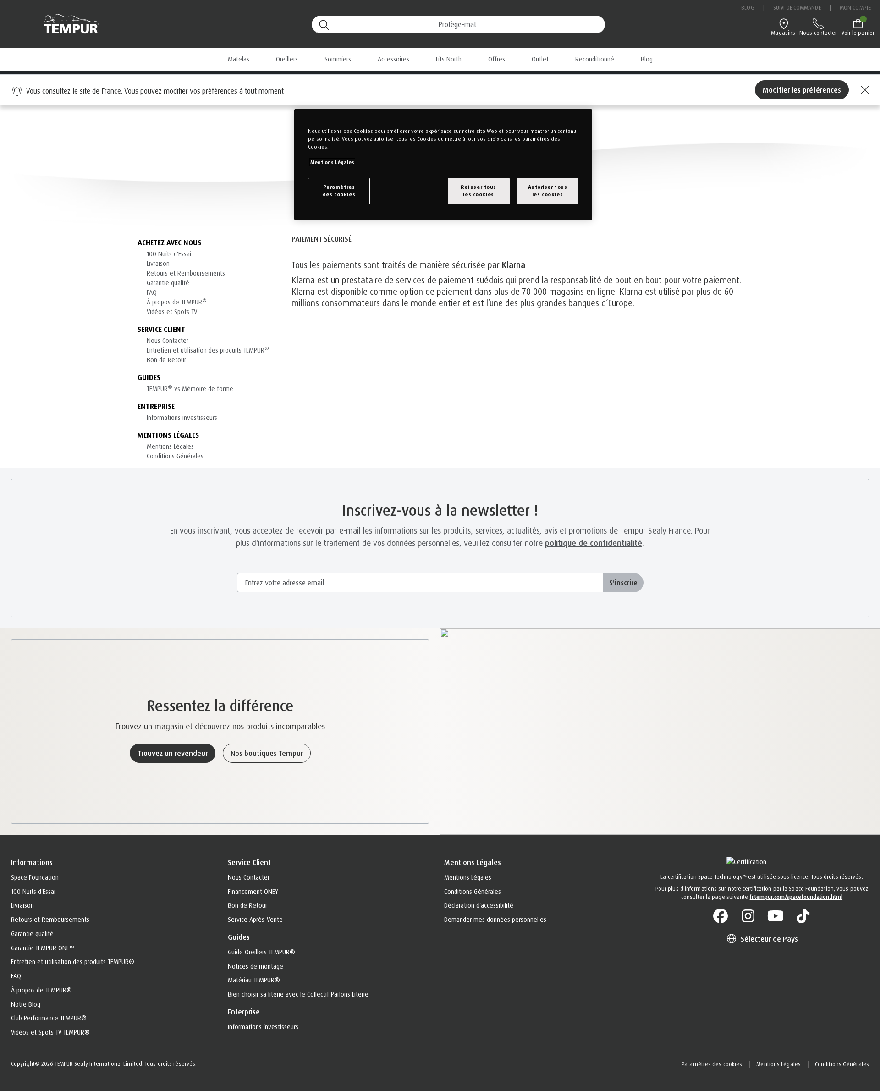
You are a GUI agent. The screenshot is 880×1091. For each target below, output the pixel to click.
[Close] (863, 90)
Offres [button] (496, 59)
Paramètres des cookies (712, 1064)
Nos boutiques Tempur (267, 753)
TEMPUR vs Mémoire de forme (190, 388)
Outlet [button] (540, 59)
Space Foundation (35, 877)
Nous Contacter (167, 340)
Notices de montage (255, 966)
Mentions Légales (170, 446)
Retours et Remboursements (186, 273)
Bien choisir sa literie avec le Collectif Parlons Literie (298, 994)
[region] (443, 164)
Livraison (158, 263)
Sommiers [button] (337, 59)
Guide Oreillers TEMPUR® (261, 952)
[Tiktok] (803, 916)
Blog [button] (647, 59)
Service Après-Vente (255, 919)
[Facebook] (720, 916)
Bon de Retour (166, 360)
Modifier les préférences (802, 89)
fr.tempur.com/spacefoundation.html (796, 896)
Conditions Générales (175, 456)
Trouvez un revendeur (173, 753)
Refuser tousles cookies (478, 191)
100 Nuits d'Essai (169, 254)
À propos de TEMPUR (177, 302)
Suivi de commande (797, 7)
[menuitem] (496, 59)
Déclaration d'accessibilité (478, 905)
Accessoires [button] (393, 59)
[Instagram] (748, 916)
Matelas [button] (238, 59)
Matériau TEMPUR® (254, 980)
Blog (747, 7)
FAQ (152, 292)
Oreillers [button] (287, 59)
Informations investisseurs (182, 417)
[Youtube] (775, 916)
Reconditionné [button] (594, 59)
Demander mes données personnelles (495, 919)
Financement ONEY (253, 891)
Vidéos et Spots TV (172, 311)
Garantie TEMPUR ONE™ (42, 948)
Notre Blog (25, 1004)
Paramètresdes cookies (339, 191)
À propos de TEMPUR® (41, 990)
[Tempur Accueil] (67, 24)
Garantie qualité (168, 283)
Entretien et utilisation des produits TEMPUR (208, 350)
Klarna (513, 264)
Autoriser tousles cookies (547, 191)
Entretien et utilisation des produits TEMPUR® (72, 961)
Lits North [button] (449, 59)
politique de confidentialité (593, 543)
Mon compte (855, 7)
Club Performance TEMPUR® (49, 1018)
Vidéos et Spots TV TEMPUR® (50, 1032)
